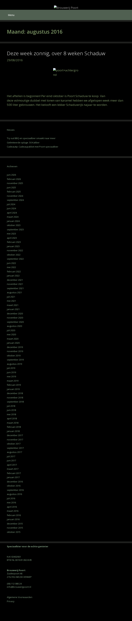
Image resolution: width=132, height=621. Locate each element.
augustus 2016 (14, 494)
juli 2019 (11, 368)
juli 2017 (11, 456)
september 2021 (15, 288)
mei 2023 (11, 233)
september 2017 (15, 448)
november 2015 (15, 527)
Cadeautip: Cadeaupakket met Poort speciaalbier (32, 146)
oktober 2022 (13, 254)
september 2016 (15, 490)
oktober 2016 (13, 485)
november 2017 (15, 439)
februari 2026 (14, 179)
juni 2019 (11, 372)
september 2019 (15, 359)
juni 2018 (11, 410)
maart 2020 (12, 338)
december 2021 (15, 279)
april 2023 (12, 237)
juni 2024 (11, 208)
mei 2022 (11, 267)
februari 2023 (14, 242)
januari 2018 (13, 431)
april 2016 (12, 506)
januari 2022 (13, 275)
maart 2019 (12, 380)
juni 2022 (11, 263)
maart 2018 (12, 422)
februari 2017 (14, 473)
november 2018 (15, 397)
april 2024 (12, 212)
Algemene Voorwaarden (19, 597)
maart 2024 (12, 216)
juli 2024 (11, 204)
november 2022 (15, 250)
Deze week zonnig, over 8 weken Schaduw (56, 53)
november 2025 (15, 183)
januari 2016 (13, 519)
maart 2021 (12, 305)
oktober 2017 (13, 443)
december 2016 (15, 481)
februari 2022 (14, 271)
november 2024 (15, 195)
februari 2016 (14, 515)
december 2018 (15, 393)
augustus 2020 (14, 326)
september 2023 (15, 229)
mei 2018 (11, 414)
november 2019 (15, 351)
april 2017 (12, 464)
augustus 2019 (14, 363)
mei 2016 (11, 502)
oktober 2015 (13, 532)
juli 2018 (11, 405)
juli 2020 (11, 330)
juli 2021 (11, 296)
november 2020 (15, 317)
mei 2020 (11, 334)
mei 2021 (11, 300)
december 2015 (15, 523)
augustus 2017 (14, 452)
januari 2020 (13, 342)
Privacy (10, 601)
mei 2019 (11, 376)
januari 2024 (13, 221)
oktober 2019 (13, 355)
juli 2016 (11, 498)
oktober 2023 (13, 225)
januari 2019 (13, 389)
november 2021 (15, 284)
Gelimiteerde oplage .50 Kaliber (23, 142)
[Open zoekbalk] (127, 15)
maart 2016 (12, 510)
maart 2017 (12, 468)
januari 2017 (13, 477)
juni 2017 (11, 460)
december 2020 (15, 313)
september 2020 (15, 321)
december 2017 (15, 435)
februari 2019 (14, 384)
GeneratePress (87, 617)
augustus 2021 (14, 292)
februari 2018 (14, 426)
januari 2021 (13, 309)
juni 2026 (11, 174)
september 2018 (15, 401)
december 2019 (15, 347)
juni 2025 (11, 187)
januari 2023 (13, 246)
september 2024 (15, 200)
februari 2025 (14, 191)
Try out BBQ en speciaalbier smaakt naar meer (31, 138)
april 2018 (12, 418)
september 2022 (15, 258)
